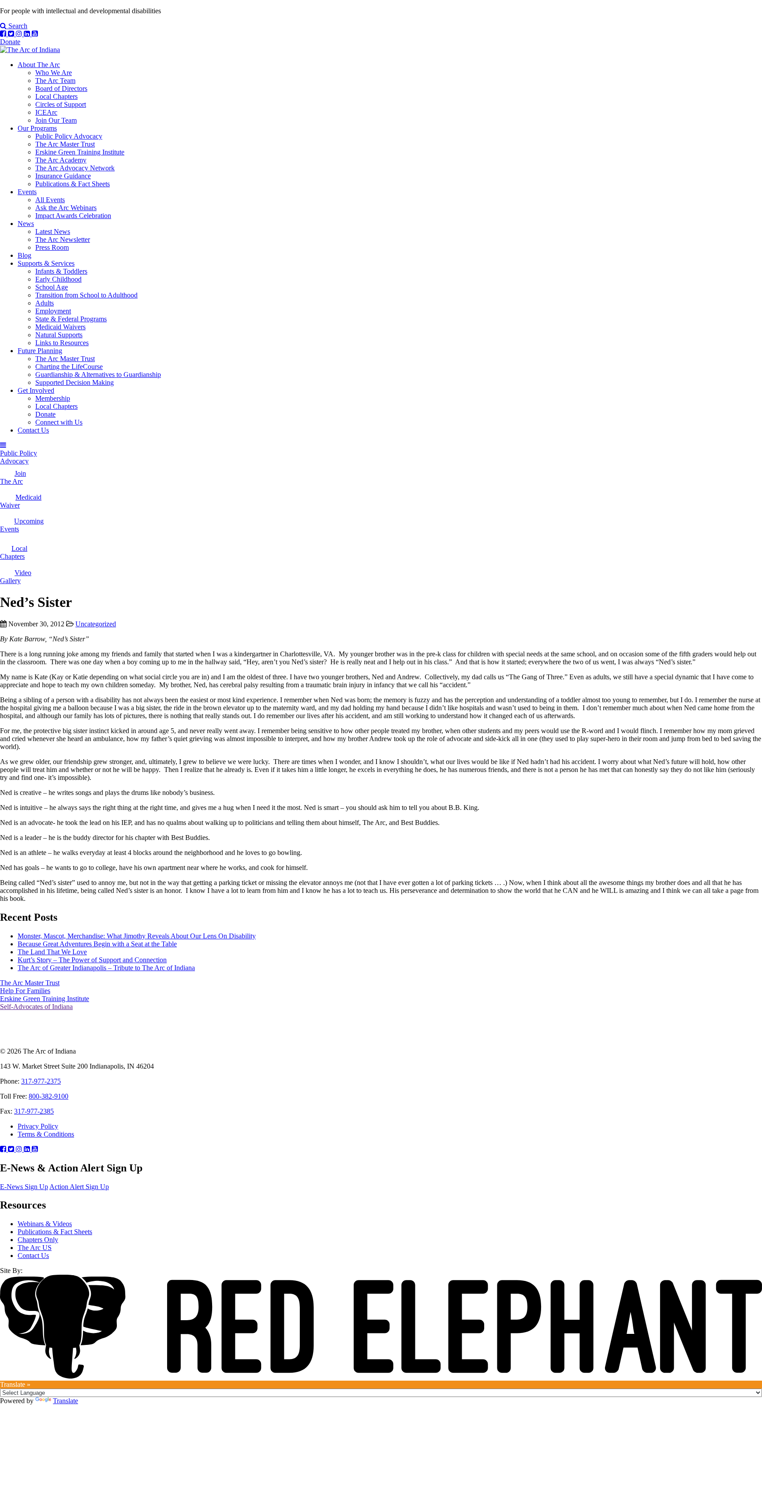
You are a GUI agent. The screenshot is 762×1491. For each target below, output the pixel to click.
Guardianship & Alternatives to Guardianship (98, 374)
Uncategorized (95, 624)
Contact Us (33, 430)
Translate (65, 1400)
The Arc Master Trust (65, 144)
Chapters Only (38, 1239)
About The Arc (39, 64)
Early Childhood (58, 279)
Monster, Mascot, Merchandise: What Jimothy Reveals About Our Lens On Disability (137, 936)
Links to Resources (62, 342)
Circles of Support (60, 104)
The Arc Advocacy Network (75, 168)
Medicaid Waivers (60, 327)
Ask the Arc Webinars (66, 207)
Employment (53, 311)
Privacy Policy (38, 1126)
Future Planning (40, 350)
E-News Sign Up (24, 1186)
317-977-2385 (34, 1111)
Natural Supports (58, 335)
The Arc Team (55, 80)
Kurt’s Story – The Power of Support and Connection (92, 960)
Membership (52, 398)
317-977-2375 (41, 1081)
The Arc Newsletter (62, 239)
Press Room (52, 247)
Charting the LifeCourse (69, 366)
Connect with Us (58, 422)
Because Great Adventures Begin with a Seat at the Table (97, 944)
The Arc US (35, 1247)
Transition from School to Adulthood (86, 295)
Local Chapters (56, 96)
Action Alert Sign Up (79, 1186)
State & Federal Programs (71, 319)
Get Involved (36, 390)
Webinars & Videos (45, 1223)
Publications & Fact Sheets (72, 184)
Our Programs (37, 128)
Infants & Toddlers (61, 271)
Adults (44, 303)
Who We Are (53, 72)
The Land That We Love (52, 952)
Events (27, 192)
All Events (50, 199)
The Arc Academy (60, 160)
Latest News (52, 231)
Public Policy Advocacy (68, 136)
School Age (51, 287)
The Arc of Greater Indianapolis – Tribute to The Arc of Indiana (106, 967)
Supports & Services (46, 263)
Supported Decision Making (74, 382)
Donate (10, 41)
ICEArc (46, 112)
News (26, 223)
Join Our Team (56, 120)
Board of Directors (61, 88)
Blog (24, 255)
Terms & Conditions (46, 1134)
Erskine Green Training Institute (79, 152)
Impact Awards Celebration (73, 215)
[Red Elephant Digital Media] (381, 1376)
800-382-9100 (48, 1096)
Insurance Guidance (63, 176)
